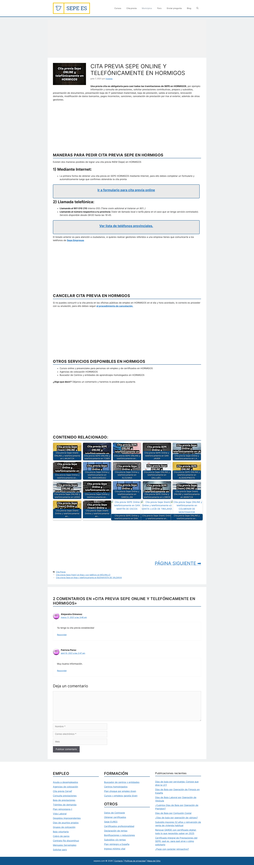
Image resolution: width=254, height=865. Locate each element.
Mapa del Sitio (153, 861)
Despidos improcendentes (67, 818)
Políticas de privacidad (135, 861)
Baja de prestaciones (64, 800)
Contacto (118, 861)
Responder (62, 635)
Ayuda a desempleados (65, 782)
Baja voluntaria (61, 831)
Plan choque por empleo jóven (120, 791)
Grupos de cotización (64, 827)
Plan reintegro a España (116, 844)
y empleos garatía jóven (124, 795)
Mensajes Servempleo (64, 845)
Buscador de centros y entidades (121, 782)
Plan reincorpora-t (62, 809)
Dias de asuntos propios (66, 822)
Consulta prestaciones (65, 795)
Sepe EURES (110, 821)
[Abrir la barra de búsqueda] (197, 8)
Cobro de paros (61, 836)
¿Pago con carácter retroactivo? (172, 849)
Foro (159, 8)
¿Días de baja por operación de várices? (176, 817)
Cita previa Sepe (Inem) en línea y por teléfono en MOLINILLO (83, 575)
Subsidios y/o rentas (115, 839)
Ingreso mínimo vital (114, 848)
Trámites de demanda (64, 804)
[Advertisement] (127, 38)
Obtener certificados (115, 817)
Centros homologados (116, 786)
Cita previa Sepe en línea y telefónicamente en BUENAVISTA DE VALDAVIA (89, 577)
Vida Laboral (60, 813)
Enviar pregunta (174, 8)
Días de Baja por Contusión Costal (173, 813)
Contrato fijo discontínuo (66, 840)
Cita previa (131, 8)
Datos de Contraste (114, 812)
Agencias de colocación (65, 786)
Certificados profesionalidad (119, 826)
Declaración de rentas (115, 830)
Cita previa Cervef (62, 791)
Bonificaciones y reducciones (119, 835)
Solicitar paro (60, 849)
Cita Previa (60, 572)
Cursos (117, 8)
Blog (189, 8)
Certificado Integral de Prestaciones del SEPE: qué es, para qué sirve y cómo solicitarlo (176, 841)
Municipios (147, 8)
